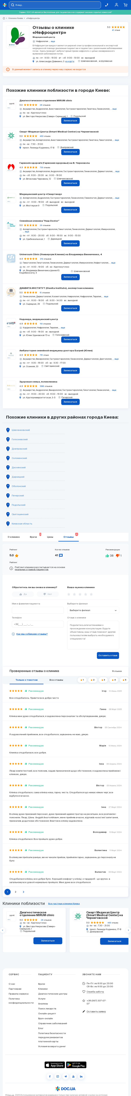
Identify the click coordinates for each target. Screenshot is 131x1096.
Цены (50, 537)
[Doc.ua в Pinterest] (81, 1076)
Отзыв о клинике (76, 617)
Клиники (43, 989)
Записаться (70, 121)
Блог (40, 1028)
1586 (42, 386)
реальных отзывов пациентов (31, 569)
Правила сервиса (18, 994)
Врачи (35, 535)
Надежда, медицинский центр (38, 319)
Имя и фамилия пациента (26, 603)
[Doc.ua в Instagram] (58, 1076)
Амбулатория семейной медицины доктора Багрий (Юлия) (56, 351)
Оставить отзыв (107, 655)
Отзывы (70, 535)
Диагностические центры (52, 994)
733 (41, 167)
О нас (12, 984)
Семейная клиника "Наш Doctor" (39, 221)
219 (41, 259)
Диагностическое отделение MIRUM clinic (45, 101)
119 (41, 324)
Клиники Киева (14, 18)
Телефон (17, 617)
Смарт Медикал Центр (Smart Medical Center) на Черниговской (59, 132)
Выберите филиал (77, 603)
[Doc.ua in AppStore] (55, 1064)
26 (41, 225)
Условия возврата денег (52, 1046)
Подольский (18, 505)
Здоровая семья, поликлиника (38, 382)
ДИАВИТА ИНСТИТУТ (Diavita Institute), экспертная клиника (56, 288)
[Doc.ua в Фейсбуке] (50, 1076)
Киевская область (22, 523)
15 (40, 293)
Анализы (43, 1003)
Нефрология (42, 41)
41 (113, 30)
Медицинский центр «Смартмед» (40, 194)
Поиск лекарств (47, 1008)
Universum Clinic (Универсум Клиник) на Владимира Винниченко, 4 (60, 254)
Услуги (41, 998)
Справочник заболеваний (52, 1023)
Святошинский (20, 514)
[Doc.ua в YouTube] (73, 1076)
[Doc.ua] (5, 5)
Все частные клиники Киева (64, 903)
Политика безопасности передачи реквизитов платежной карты (52, 1037)
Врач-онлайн (45, 1018)
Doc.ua (10, 1095)
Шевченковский (21, 430)
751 (41, 355)
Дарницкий (18, 477)
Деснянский (19, 467)
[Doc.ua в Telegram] (65, 1076)
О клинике (14, 537)
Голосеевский (20, 439)
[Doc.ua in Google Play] (76, 1064)
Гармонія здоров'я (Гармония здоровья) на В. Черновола (54, 163)
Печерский (18, 495)
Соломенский (19, 458)
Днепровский (19, 448)
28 (41, 105)
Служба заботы (95, 991)
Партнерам (15, 989)
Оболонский (19, 486)
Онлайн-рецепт (47, 1013)
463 (41, 136)
